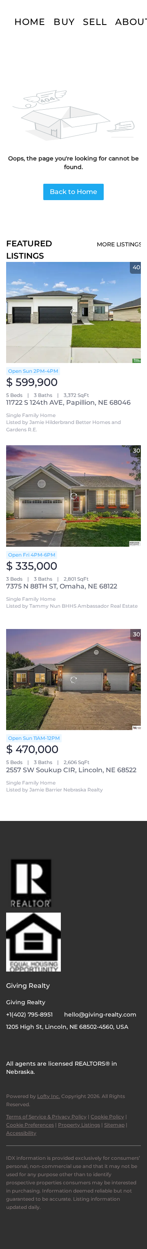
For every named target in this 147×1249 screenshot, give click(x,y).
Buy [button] (63, 21)
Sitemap (114, 1125)
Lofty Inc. (48, 1096)
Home (29, 21)
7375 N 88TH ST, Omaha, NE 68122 (61, 586)
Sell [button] (95, 21)
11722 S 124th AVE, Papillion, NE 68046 (68, 402)
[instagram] (28, 1045)
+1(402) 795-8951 (29, 1014)
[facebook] (12, 1045)
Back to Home (73, 192)
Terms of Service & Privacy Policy (46, 1117)
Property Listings (79, 1125)
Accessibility (21, 1133)
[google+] (45, 1045)
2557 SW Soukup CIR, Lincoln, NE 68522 (71, 770)
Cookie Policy (107, 1117)
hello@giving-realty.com (100, 1014)
